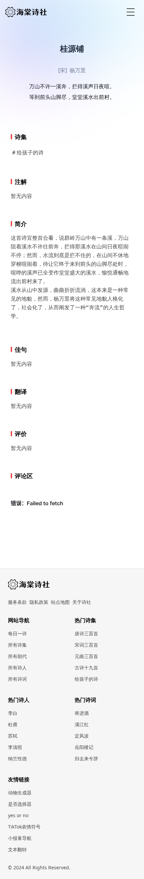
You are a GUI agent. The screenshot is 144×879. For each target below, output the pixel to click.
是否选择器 (19, 804)
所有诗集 (17, 645)
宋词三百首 (86, 645)
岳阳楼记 (84, 747)
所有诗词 (17, 679)
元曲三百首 (86, 656)
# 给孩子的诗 (28, 152)
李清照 (15, 747)
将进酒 (82, 713)
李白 (12, 713)
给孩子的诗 (86, 679)
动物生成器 (19, 792)
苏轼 (12, 736)
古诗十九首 (86, 667)
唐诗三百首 (86, 633)
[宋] (62, 70)
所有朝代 (17, 656)
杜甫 (12, 724)
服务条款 (17, 602)
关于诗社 (81, 602)
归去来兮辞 (86, 758)
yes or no (18, 815)
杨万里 (78, 70)
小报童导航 (19, 838)
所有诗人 (17, 667)
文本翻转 (17, 849)
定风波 (82, 736)
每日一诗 (17, 633)
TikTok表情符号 (24, 826)
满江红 (82, 724)
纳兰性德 (17, 758)
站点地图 (60, 602)
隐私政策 (38, 602)
